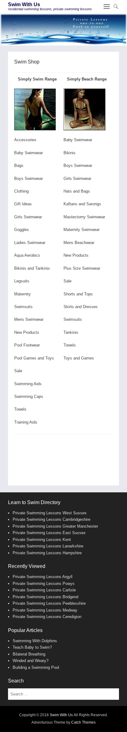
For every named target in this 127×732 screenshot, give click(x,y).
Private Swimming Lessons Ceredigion (47, 616)
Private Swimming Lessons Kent (42, 539)
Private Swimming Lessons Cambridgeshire (51, 519)
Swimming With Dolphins (35, 640)
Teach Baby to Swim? (32, 647)
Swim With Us (24, 4)
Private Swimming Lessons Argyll (42, 576)
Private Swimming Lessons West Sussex (50, 513)
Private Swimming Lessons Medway (45, 610)
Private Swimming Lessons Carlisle (44, 590)
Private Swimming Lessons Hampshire (47, 553)
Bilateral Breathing (29, 654)
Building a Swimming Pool (36, 667)
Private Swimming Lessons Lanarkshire (48, 546)
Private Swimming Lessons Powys (44, 583)
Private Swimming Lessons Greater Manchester (55, 526)
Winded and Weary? (30, 660)
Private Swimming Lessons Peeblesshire (49, 603)
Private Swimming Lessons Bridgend (45, 597)
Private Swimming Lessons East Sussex (49, 532)
